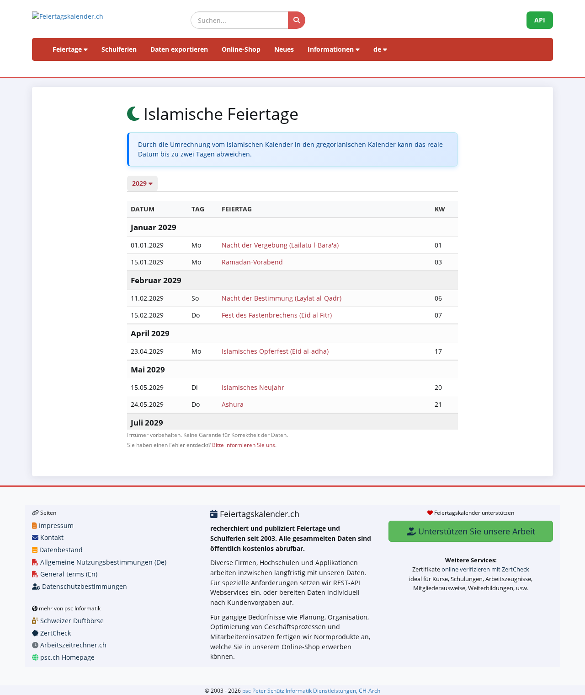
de (378, 49)
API (539, 20)
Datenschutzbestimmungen (83, 586)
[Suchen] (296, 20)
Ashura (233, 404)
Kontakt (51, 537)
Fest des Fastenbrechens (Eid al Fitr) (277, 315)
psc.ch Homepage (66, 657)
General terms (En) (67, 574)
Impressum (55, 525)
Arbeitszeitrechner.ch (72, 645)
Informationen (332, 49)
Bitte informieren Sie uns (243, 444)
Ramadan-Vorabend (252, 262)
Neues (284, 49)
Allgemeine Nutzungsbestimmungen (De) (102, 562)
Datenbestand (60, 549)
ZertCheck (54, 633)
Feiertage (68, 49)
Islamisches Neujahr (253, 387)
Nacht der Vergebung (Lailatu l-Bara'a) (280, 245)
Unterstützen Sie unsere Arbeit (475, 531)
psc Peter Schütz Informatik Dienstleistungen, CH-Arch (311, 690)
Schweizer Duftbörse (71, 620)
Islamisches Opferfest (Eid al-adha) (275, 351)
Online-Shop (241, 49)
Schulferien (119, 49)
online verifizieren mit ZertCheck (485, 569)
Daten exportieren (179, 49)
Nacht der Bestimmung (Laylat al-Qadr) (281, 298)
